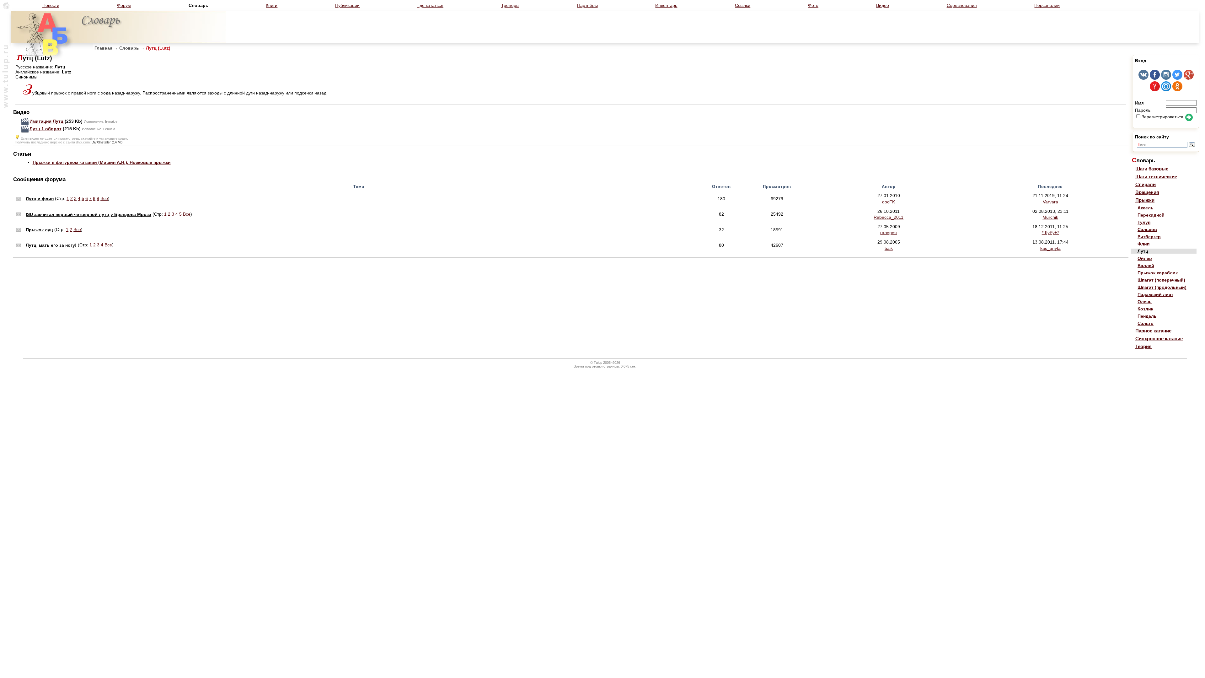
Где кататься (430, 5)
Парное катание (1153, 330)
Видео (882, 5)
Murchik (1050, 217)
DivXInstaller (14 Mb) (108, 142)
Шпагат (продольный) (1162, 287)
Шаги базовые (1151, 168)
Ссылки (742, 5)
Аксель (1146, 207)
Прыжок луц (39, 229)
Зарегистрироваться (1162, 116)
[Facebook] (1155, 78)
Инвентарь (666, 5)
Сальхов (1147, 229)
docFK (888, 201)
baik (889, 248)
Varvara (1050, 201)
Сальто (1146, 323)
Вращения (1147, 192)
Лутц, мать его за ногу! (51, 245)
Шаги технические (1156, 176)
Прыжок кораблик (1158, 272)
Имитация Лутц (46, 121)
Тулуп (1144, 222)
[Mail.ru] (1166, 89)
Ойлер (1145, 258)
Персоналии (1047, 5)
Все (104, 198)
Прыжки (1144, 200)
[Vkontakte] (1143, 78)
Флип (1143, 243)
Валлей (1146, 265)
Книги (271, 5)
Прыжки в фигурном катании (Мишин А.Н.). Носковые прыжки (102, 162)
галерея (888, 232)
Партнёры (587, 5)
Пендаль (1147, 316)
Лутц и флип (40, 198)
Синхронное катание (1159, 338)
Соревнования (962, 5)
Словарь (129, 48)
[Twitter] (1177, 78)
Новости (50, 5)
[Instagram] (1166, 78)
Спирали (1145, 184)
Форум (124, 5)
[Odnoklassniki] (1177, 89)
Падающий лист (1155, 294)
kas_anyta (1050, 248)
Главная (103, 48)
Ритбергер (1149, 236)
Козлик (1145, 308)
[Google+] (1189, 78)
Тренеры (510, 5)
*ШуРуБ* (1050, 232)
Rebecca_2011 (888, 217)
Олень (1145, 301)
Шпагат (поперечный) (1161, 279)
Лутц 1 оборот (45, 128)
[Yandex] (1155, 89)
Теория (1143, 346)
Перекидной (1151, 215)
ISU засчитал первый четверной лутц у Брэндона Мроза (88, 214)
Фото (813, 5)
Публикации (347, 5)
